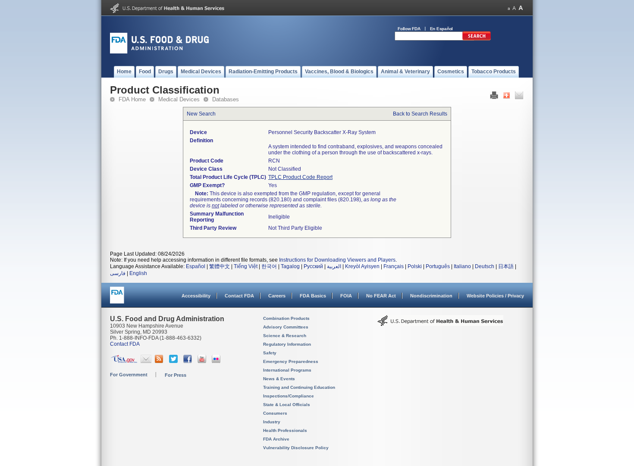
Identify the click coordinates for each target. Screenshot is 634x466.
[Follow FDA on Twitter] (174, 361)
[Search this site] (476, 39)
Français (393, 266)
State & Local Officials (286, 404)
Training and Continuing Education (299, 387)
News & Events (279, 378)
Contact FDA (239, 295)
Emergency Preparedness (290, 361)
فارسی (118, 273)
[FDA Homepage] (117, 299)
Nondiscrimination (431, 295)
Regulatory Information (287, 344)
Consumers (275, 413)
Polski (415, 266)
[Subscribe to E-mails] (146, 361)
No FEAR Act (381, 295)
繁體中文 (219, 266)
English (138, 273)
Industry (271, 421)
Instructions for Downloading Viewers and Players (337, 260)
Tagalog (290, 266)
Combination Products (286, 318)
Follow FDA (409, 28)
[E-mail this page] (519, 97)
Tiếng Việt (245, 266)
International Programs (287, 370)
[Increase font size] (520, 8)
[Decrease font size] (509, 8)
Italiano (462, 266)
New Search (201, 114)
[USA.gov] (124, 361)
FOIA (346, 295)
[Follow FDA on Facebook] (188, 361)
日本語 (506, 266)
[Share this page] (506, 97)
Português (438, 266)
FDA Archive (276, 439)
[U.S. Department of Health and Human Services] (167, 11)
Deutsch (484, 266)
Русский (313, 266)
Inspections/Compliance (288, 396)
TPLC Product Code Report (300, 177)
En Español (441, 28)
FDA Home (132, 99)
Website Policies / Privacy (495, 295)
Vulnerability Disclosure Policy (296, 447)
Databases (225, 99)
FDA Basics (313, 295)
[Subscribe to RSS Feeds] (160, 361)
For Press (175, 375)
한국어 (269, 266)
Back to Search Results (420, 114)
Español (195, 266)
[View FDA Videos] (203, 361)
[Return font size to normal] (514, 8)
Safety (269, 352)
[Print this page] (494, 97)
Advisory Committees (285, 327)
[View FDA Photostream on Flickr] (217, 361)
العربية (334, 266)
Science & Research (284, 335)
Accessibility (196, 295)
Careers (277, 295)
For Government (129, 374)
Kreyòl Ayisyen (362, 266)
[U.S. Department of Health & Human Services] (440, 323)
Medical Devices (179, 99)
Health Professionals (285, 430)
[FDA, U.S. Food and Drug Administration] (159, 52)
